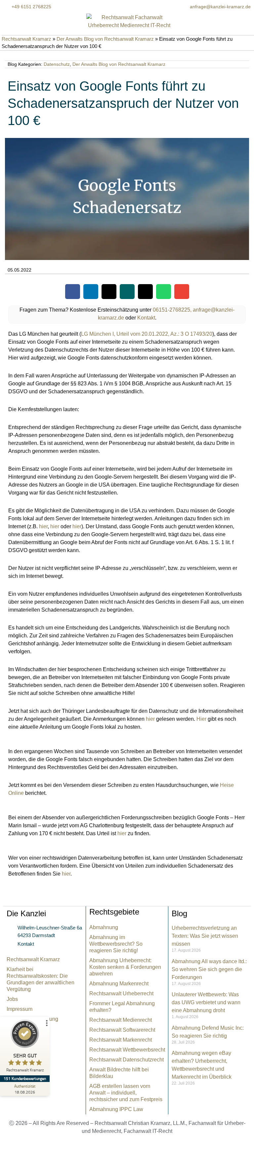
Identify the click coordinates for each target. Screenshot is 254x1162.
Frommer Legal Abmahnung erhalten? (122, 1007)
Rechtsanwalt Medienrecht (120, 1020)
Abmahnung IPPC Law (116, 1109)
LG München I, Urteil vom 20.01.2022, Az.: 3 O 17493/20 (146, 334)
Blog (179, 913)
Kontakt (146, 318)
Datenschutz (57, 64)
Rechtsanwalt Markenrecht (120, 1040)
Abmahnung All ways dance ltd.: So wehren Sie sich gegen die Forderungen (209, 969)
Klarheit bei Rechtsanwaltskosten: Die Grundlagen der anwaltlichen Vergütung (40, 979)
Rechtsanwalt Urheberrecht (121, 993)
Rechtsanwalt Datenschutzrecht (126, 1059)
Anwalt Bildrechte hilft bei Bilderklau (119, 1073)
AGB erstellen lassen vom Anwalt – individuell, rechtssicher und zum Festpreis (125, 1092)
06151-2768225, (172, 310)
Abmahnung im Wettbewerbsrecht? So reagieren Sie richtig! (116, 943)
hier (43, 526)
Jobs (12, 999)
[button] (72, 291)
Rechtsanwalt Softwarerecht (122, 1030)
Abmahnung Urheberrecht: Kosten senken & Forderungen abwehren (125, 967)
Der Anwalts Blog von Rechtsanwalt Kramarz (105, 39)
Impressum (19, 1009)
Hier (201, 719)
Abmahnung (103, 927)
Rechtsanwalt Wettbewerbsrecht (127, 1050)
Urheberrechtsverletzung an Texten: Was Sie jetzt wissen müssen (205, 936)
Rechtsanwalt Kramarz (26, 39)
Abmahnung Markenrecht (118, 983)
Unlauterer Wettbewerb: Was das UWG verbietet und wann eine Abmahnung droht (206, 1002)
